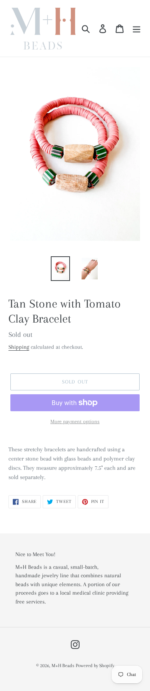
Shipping (18, 347)
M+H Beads (63, 665)
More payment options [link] (75, 421)
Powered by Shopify (95, 665)
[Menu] (136, 28)
